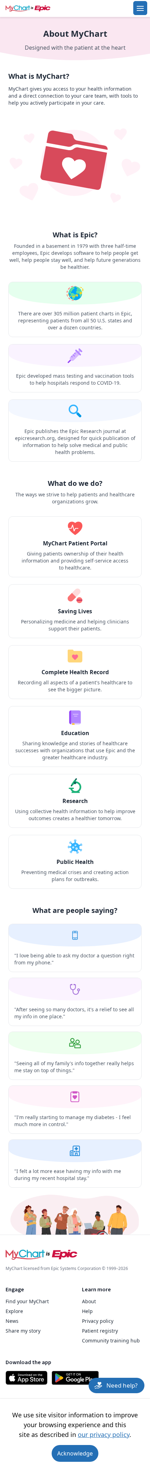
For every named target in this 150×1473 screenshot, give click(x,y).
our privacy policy (103, 1434)
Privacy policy (97, 1321)
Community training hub (111, 1340)
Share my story (23, 1330)
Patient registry (100, 1330)
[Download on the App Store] (26, 1378)
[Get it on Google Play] (75, 1378)
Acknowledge (75, 1453)
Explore (14, 1311)
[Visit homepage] (37, 8)
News (12, 1321)
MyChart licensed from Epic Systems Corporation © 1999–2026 (67, 1268)
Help (87, 1311)
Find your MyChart (27, 1301)
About (89, 1301)
